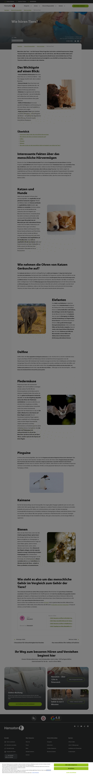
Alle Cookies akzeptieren (71, 764)
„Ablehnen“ (48, 770)
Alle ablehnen (71, 768)
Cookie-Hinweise (35, 772)
